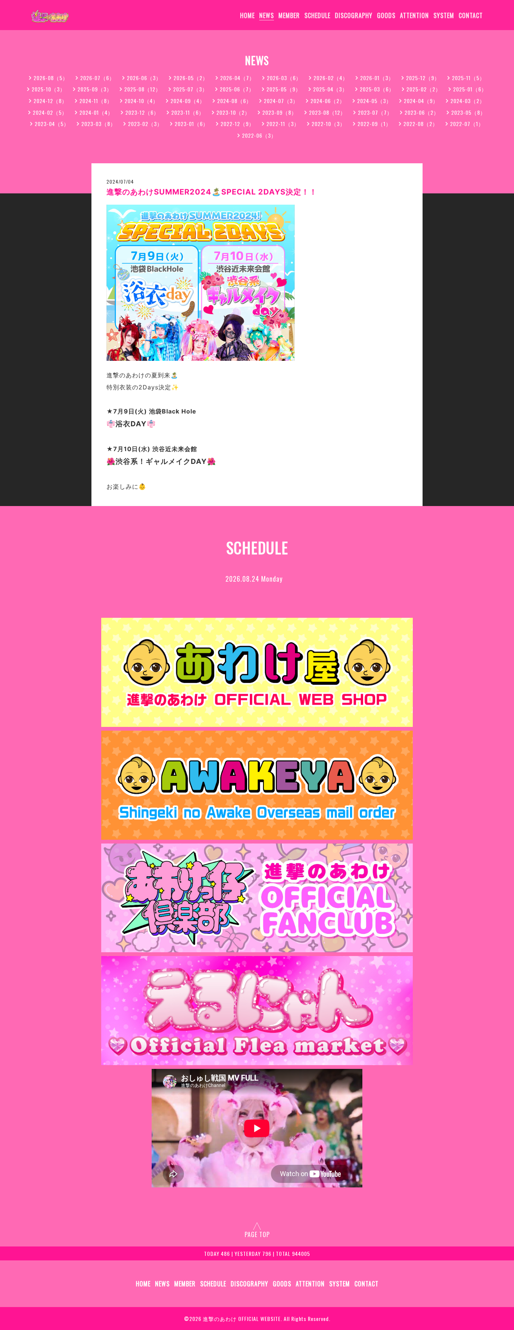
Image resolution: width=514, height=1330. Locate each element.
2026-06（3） (144, 78)
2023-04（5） (52, 124)
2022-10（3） (328, 124)
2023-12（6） (142, 112)
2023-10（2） (233, 112)
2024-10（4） (141, 101)
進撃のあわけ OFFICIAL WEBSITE (242, 1318)
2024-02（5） (50, 112)
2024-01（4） (96, 112)
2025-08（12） (142, 89)
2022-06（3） (259, 135)
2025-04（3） (330, 89)
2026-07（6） (97, 78)
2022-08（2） (420, 124)
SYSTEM (443, 15)
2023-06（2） (422, 112)
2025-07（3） (190, 89)
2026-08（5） (50, 78)
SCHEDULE (317, 15)
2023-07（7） (375, 112)
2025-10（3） (48, 89)
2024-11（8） (96, 101)
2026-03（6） (284, 78)
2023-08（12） (327, 112)
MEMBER (289, 15)
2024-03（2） (467, 101)
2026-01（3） (377, 78)
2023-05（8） (468, 112)
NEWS (266, 15)
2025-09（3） (95, 89)
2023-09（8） (279, 112)
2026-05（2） (190, 78)
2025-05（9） (283, 89)
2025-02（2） (423, 89)
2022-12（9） (237, 124)
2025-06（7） (237, 89)
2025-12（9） (423, 78)
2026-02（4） (330, 78)
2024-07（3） (281, 101)
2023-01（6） (191, 124)
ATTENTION (414, 15)
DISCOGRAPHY (354, 15)
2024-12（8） (50, 101)
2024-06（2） (327, 101)
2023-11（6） (187, 112)
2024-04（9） (421, 101)
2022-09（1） (374, 124)
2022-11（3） (283, 124)
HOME (247, 15)
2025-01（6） (470, 89)
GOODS (386, 15)
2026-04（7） (237, 78)
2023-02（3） (145, 124)
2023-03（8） (98, 124)
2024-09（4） (187, 101)
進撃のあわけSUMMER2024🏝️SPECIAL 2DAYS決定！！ (211, 191)
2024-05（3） (374, 101)
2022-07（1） (467, 124)
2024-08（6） (234, 101)
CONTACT (471, 15)
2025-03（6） (377, 89)
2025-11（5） (468, 78)
